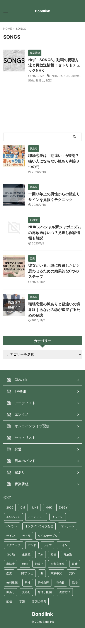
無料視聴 (12, 582)
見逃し (40, 80)
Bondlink (42, 11)
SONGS (65, 76)
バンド (32, 545)
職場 (75, 582)
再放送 (75, 76)
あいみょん (13, 517)
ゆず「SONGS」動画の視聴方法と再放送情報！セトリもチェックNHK (54, 65)
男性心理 (43, 582)
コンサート (67, 526)
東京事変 (56, 573)
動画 (31, 80)
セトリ (26, 535)
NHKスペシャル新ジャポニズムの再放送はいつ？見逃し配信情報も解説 (54, 232)
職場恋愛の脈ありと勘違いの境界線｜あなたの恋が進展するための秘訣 (54, 309)
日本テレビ (26, 573)
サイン (10, 535)
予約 (40, 554)
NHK (55, 76)
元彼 (53, 554)
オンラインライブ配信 (39, 526)
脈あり (10, 592)
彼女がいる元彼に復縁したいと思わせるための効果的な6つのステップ (54, 271)
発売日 (60, 582)
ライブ (47, 545)
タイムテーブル (48, 535)
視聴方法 (64, 592)
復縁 (75, 564)
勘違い (39, 564)
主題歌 (26, 554)
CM (22, 507)
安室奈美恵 (58, 564)
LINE (35, 507)
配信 (49, 80)
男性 (28, 582)
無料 (72, 573)
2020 (9, 507)
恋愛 (9, 573)
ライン (63, 545)
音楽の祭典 (39, 601)
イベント (12, 526)
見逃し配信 (45, 592)
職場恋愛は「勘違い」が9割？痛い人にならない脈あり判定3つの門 (53, 161)
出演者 (10, 564)
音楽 (22, 601)
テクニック (13, 545)
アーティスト (36, 517)
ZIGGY (63, 507)
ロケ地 (10, 554)
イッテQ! (57, 517)
